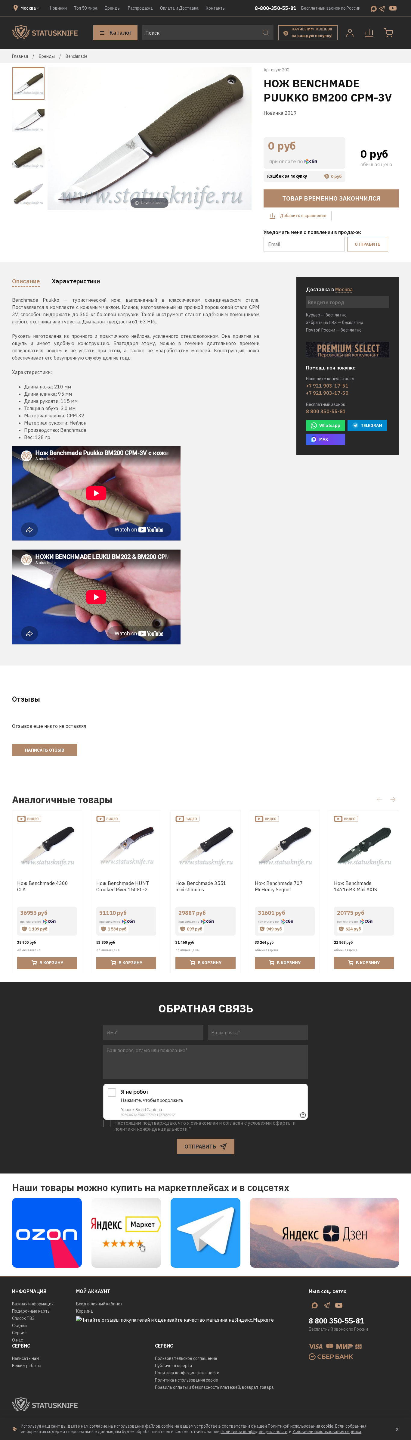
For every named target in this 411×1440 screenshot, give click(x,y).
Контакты (216, 8)
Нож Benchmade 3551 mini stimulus (200, 886)
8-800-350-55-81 (275, 8)
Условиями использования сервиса (326, 1431)
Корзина (84, 1311)
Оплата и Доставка (179, 8)
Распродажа (140, 8)
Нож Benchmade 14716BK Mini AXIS (355, 886)
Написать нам (25, 1358)
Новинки (58, 8)
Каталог (121, 32)
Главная (20, 56)
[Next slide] (28, 204)
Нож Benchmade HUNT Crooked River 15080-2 (122, 886)
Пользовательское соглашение (186, 1358)
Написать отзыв (44, 750)
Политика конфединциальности (187, 1373)
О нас (17, 1340)
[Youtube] (393, 8)
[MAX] (374, 8)
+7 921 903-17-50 (327, 393)
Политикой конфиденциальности (254, 1431)
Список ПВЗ (23, 1318)
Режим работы (26, 1365)
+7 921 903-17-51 (327, 386)
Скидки (19, 1325)
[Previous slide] (59, 139)
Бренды (113, 8)
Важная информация (33, 1304)
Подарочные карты (31, 1311)
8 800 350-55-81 (326, 411)
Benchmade (77, 56)
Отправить (368, 244)
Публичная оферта (173, 1365)
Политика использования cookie (186, 1380)
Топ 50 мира (85, 8)
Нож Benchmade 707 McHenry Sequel (279, 886)
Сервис (19, 1333)
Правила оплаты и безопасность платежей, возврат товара (214, 1387)
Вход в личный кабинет (99, 1304)
